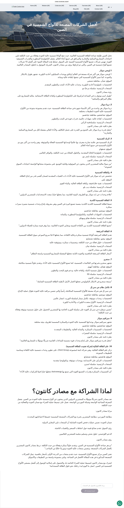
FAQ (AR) (86, 9)
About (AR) (99, 5)
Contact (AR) (98, 9)
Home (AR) (33, 5)
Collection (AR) (59, 5)
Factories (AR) (86, 5)
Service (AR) (73, 5)
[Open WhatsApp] (119, 503)
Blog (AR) (76, 9)
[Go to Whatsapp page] (51, 478)
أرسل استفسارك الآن (89, 491)
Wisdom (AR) (46, 5)
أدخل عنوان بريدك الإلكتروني (89, 482)
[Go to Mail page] (47, 478)
